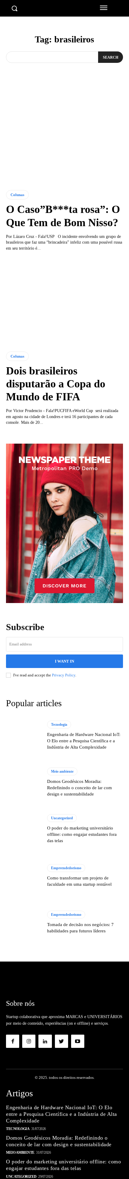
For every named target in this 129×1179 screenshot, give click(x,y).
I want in (64, 661)
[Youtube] (77, 1041)
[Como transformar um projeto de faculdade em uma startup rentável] (23, 876)
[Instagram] (28, 1041)
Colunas (17, 194)
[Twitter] (61, 1041)
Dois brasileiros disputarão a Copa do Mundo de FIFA (55, 384)
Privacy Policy (63, 675)
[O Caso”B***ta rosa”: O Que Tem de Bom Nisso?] (64, 140)
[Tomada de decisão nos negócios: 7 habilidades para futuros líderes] (23, 922)
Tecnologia (59, 724)
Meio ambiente (62, 771)
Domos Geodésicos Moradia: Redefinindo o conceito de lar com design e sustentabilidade (79, 787)
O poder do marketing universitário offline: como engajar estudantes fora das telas (82, 834)
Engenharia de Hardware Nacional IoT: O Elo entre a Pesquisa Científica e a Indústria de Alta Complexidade (83, 741)
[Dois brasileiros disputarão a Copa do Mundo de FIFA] (64, 301)
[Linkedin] (45, 1041)
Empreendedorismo (66, 868)
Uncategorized (62, 818)
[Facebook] (12, 1041)
